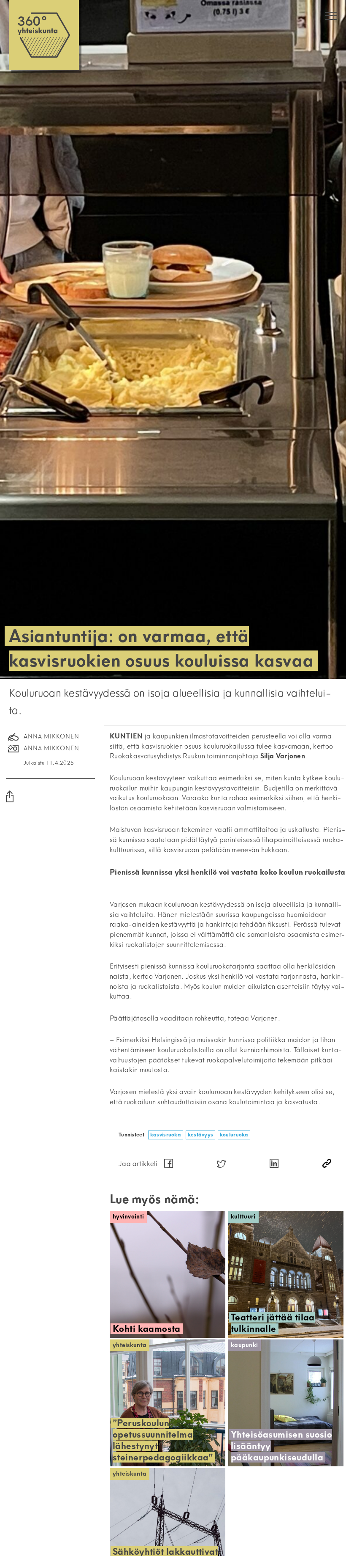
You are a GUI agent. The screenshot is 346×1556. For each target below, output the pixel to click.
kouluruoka (234, 1134)
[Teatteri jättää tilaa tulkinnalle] (285, 1274)
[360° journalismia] (44, 35)
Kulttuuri (243, 1216)
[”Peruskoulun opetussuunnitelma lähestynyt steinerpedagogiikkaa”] (167, 1402)
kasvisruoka (165, 1134)
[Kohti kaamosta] (167, 1274)
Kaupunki (244, 1345)
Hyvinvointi (128, 1216)
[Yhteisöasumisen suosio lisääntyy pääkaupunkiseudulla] (285, 1402)
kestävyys (201, 1134)
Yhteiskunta (129, 1345)
